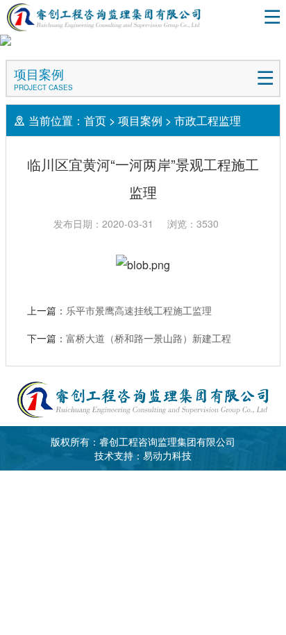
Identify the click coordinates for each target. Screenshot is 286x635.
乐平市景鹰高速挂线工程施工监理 (139, 310)
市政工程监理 (207, 120)
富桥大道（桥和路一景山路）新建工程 (148, 338)
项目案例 (140, 120)
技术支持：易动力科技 (143, 455)
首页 (95, 120)
